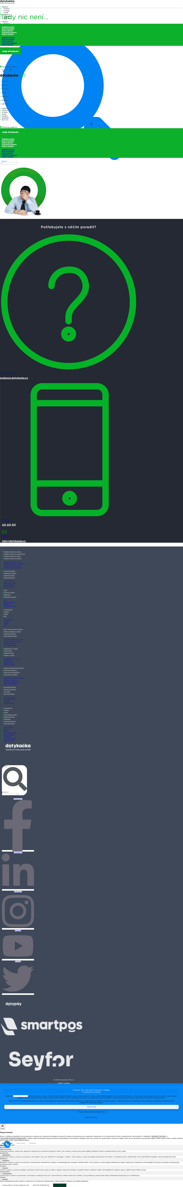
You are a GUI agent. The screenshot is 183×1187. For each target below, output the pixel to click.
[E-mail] (4, 532)
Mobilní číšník (8, 651)
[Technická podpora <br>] (68, 369)
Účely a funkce (21, 1143)
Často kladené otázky (10, 636)
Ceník (6, 12)
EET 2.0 (7, 18)
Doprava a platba (9, 592)
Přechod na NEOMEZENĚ (12, 672)
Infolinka (5, 520)
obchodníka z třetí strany (158, 1136)
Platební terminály (9, 575)
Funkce (7, 9)
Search (4, 766)
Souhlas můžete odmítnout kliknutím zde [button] (92, 1112)
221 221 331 (9, 525)
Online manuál (7, 30)
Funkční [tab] (3, 1166)
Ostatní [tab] (3, 1177)
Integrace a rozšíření (10, 573)
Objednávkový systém (11, 648)
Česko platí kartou (9, 577)
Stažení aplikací (8, 34)
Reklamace (7, 595)
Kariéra (7, 14)
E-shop (6, 11)
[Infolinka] (69, 515)
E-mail (4, 536)
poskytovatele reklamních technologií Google (13, 1138)
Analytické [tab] (4, 1153)
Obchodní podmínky (10, 597)
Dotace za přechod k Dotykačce (14, 668)
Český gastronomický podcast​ (13, 629)
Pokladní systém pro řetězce (13, 558)
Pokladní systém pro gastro (12, 551)
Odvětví (5, 7)
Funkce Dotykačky (9, 571)
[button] (7, 1144)
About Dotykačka (9, 694)
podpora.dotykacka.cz (14, 378)
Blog (5, 616)
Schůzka (7, 16)
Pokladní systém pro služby (12, 556)
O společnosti (8, 708)
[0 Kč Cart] (6, 70)
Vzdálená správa (8, 27)
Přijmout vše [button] (91, 1107)
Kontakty (6, 612)
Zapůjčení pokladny (10, 634)
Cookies (67, 1083)
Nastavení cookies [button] (91, 1117)
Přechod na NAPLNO (10, 670)
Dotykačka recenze (10, 687)
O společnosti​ (8, 609)
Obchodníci (32, 1143)
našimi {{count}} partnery (20, 1096)
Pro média (7, 691)
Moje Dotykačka (8, 29)
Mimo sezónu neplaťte (10, 674)
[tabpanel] (91, 1151)
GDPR (60, 1083)
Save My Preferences (41, 1185)
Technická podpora (9, 32)
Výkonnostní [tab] (5, 1172)
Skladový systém (9, 655)
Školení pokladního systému (12, 631)
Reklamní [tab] (3, 1158)
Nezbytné (6, 1147)
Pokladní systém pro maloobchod (14, 554)
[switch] (1, 1155)
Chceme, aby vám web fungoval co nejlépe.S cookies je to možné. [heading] (91, 1091)
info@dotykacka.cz (14, 541)
